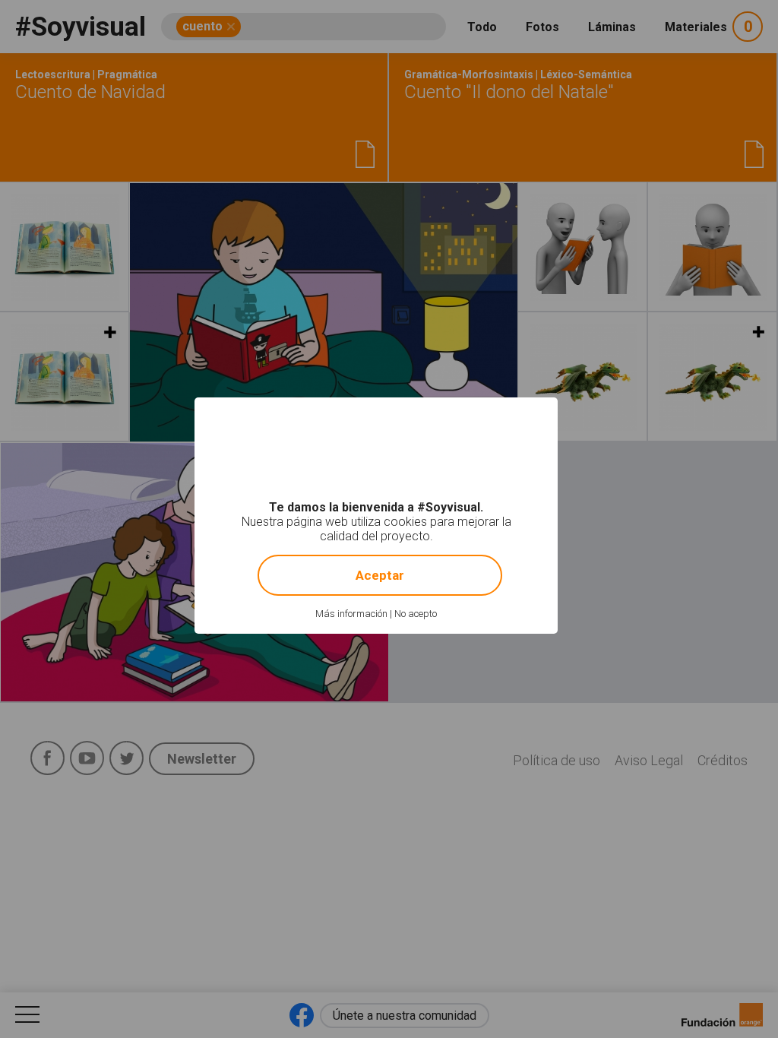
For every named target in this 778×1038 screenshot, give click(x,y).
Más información (351, 613)
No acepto (415, 613)
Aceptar (380, 575)
